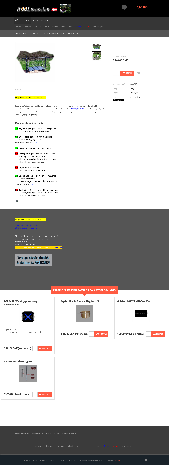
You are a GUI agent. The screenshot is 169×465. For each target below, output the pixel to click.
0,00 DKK (143, 7)
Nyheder (38, 27)
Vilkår (70, 27)
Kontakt (55, 27)
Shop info (27, 27)
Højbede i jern (98, 27)
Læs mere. (117, 460)
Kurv (63, 27)
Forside (18, 27)
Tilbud (46, 27)
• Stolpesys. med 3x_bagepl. (69, 33)
